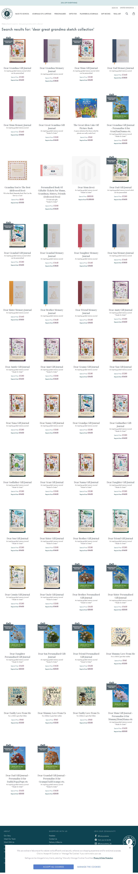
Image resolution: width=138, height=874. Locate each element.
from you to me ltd (104, 840)
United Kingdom (127, 8)
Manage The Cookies (89, 866)
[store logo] (7, 13)
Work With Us (9, 842)
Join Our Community (105, 831)
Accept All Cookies (53, 866)
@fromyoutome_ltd (104, 843)
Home (4, 24)
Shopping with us (58, 831)
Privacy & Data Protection (103, 858)
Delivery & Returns (55, 842)
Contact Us (53, 839)
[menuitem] (22, 14)
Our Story (7, 835)
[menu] (68, 14)
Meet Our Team (10, 839)
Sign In (115, 8)
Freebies (52, 835)
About (7, 831)
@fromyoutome (103, 836)
